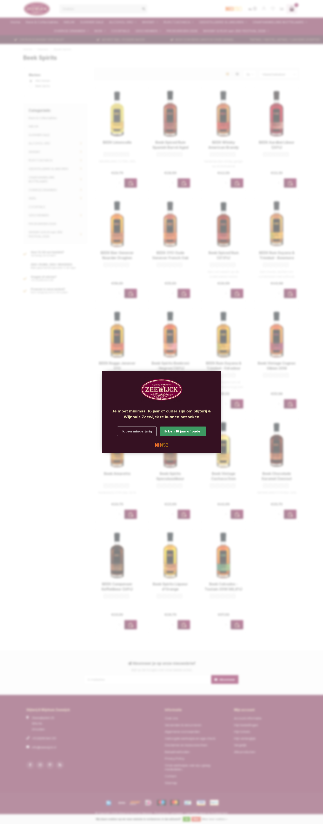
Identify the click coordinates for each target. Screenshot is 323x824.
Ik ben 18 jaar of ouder (183, 431)
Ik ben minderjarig (137, 431)
